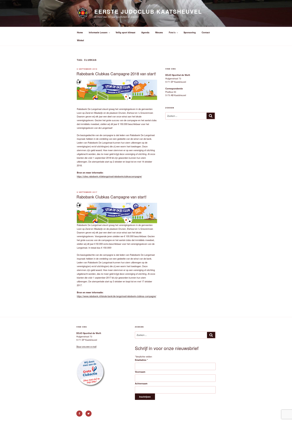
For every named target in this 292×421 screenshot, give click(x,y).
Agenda (145, 32)
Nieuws (159, 32)
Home (80, 32)
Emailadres (141, 359)
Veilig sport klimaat (125, 32)
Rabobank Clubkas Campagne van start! (111, 196)
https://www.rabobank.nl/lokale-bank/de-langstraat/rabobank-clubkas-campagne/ (116, 296)
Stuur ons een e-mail (86, 346)
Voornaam (140, 371)
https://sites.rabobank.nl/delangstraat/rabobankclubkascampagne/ (109, 176)
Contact (206, 32)
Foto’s (172, 32)
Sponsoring (190, 32)
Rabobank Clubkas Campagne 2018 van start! (116, 73)
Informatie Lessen (98, 32)
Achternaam (141, 383)
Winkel (80, 40)
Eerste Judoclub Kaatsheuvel (148, 11)
